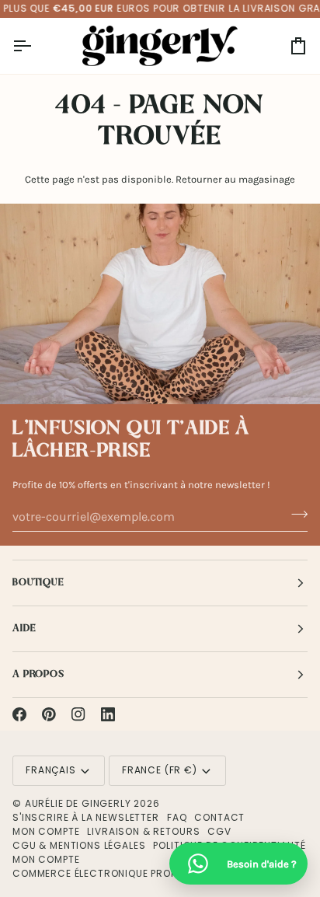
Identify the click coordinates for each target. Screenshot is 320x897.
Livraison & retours (143, 831)
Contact (219, 817)
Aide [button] (24, 628)
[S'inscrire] (295, 514)
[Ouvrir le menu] (35, 46)
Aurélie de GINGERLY (78, 803)
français (51, 770)
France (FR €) (159, 770)
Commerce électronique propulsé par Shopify (139, 873)
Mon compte (45, 831)
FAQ (177, 817)
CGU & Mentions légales (78, 845)
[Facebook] (19, 714)
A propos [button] (38, 674)
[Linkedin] (108, 714)
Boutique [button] (38, 582)
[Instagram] (78, 714)
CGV (219, 831)
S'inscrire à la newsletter (85, 817)
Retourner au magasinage (235, 179)
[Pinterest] (49, 714)
